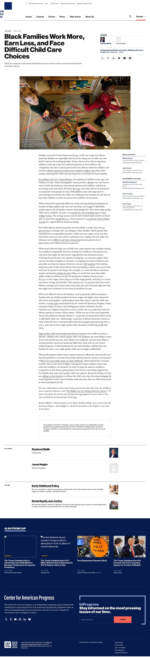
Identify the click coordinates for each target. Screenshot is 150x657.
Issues (29, 16)
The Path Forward (36, 3)
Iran (46, 3)
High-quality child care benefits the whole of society (62, 333)
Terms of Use (119, 642)
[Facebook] (11, 619)
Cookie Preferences (121, 652)
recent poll (53, 303)
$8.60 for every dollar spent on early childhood (62, 360)
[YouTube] (15, 619)
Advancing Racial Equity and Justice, (114, 50)
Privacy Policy (119, 645)
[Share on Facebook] (108, 58)
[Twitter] (6, 619)
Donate (140, 16)
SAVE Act (54, 3)
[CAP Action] (11, 644)
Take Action (75, 16)
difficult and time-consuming (66, 239)
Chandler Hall (45, 572)
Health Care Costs (84, 3)
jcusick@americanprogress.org (132, 172)
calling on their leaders (52, 376)
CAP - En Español (120, 647)
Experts (40, 16)
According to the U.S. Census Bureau (55, 179)
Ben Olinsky (18, 572)
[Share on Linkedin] (113, 58)
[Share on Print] (130, 58)
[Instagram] (20, 619)
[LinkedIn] (24, 619)
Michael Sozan (9, 572)
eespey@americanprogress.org (132, 162)
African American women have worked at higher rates (71, 170)
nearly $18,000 (62, 218)
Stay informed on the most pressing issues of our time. (110, 608)
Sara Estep (91, 572)
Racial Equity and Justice (47, 501)
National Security (68, 3)
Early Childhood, (112, 52)
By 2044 (76, 188)
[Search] (130, 18)
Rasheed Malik (41, 449)
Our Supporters (119, 650)
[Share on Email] (124, 58)
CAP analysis (89, 263)
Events (52, 16)
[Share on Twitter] (102, 58)
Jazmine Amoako (82, 572)
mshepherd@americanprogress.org (133, 188)
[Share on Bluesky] (119, 58)
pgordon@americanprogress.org (133, 198)
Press (62, 16)
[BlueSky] (29, 619)
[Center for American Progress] (8, 10)
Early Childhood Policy (45, 485)
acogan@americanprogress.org (132, 210)
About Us (89, 16)
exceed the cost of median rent (85, 212)
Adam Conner (118, 572)
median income (63, 273)
